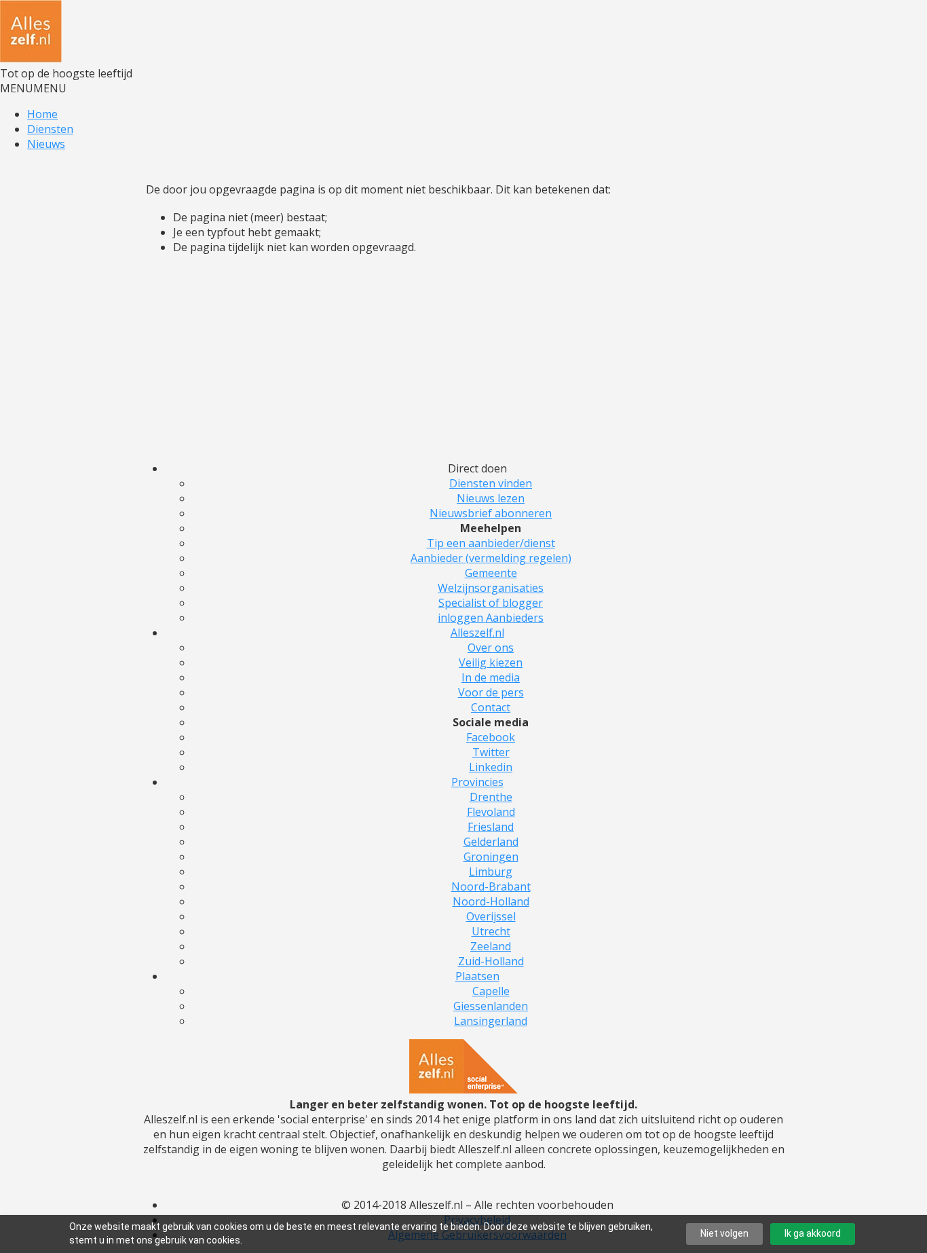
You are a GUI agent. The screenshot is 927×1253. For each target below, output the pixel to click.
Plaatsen (477, 976)
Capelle (491, 991)
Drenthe (491, 796)
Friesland (491, 826)
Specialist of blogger (490, 602)
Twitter (491, 752)
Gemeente (491, 572)
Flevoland (491, 811)
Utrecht (491, 931)
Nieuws (46, 143)
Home (42, 114)
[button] (33, 88)
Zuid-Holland (491, 961)
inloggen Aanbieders (491, 617)
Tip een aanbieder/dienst (491, 543)
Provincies (477, 781)
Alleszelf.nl (477, 632)
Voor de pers (491, 692)
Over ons (491, 647)
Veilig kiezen (491, 662)
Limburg (490, 871)
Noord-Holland (491, 901)
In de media (490, 677)
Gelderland (490, 841)
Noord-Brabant (491, 886)
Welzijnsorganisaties (491, 587)
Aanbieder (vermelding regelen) (491, 557)
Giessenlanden (490, 1005)
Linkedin (490, 767)
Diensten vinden (490, 483)
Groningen (490, 856)
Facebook (490, 737)
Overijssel (491, 916)
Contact (490, 707)
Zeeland (490, 946)
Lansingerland (490, 1020)
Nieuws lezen (491, 498)
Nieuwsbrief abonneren (491, 513)
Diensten (50, 128)
